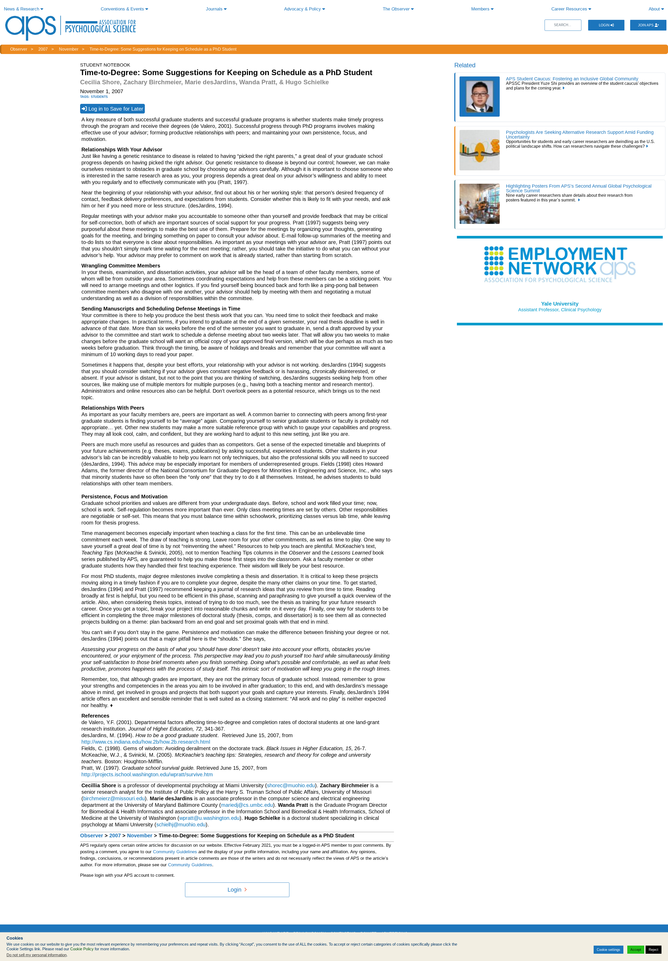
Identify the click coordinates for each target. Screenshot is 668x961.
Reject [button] (653, 950)
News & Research (22, 9)
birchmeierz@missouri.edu (114, 798)
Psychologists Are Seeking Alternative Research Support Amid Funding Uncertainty (580, 135)
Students (99, 97)
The (396, 9)
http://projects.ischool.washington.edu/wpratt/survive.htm (147, 774)
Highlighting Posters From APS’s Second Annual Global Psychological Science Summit (579, 188)
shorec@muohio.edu (291, 785)
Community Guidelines (175, 851)
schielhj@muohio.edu (181, 824)
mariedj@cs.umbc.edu (247, 805)
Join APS (646, 25)
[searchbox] (563, 25)
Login (604, 25)
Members (481, 9)
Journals (215, 9)
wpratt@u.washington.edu (209, 818)
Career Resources (569, 9)
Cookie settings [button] (608, 950)
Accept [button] (635, 950)
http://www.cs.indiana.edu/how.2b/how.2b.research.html (145, 742)
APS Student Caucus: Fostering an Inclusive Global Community (572, 78)
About (655, 9)
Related (464, 65)
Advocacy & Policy (303, 9)
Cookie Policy (82, 949)
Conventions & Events (123, 9)
